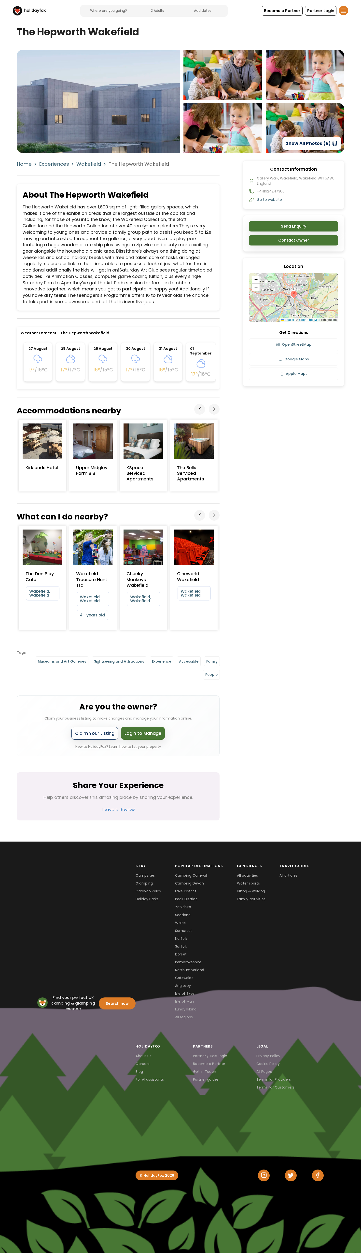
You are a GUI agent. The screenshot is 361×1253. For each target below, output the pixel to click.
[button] (282, 11)
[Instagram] (264, 1175)
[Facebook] (318, 1175)
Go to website (269, 199)
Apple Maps (296, 373)
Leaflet (289, 319)
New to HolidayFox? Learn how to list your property (118, 746)
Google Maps (296, 359)
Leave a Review (118, 809)
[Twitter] (291, 1175)
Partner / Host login (210, 1055)
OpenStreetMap (309, 319)
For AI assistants (150, 1079)
